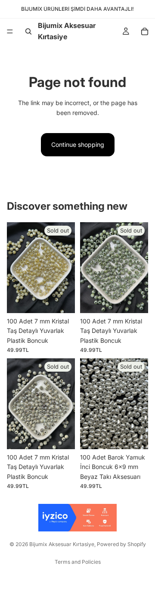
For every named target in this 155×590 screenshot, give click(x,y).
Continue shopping (77, 144)
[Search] (28, 31)
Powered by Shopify (121, 544)
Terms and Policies (78, 562)
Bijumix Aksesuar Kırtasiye (61, 544)
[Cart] (144, 31)
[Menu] (10, 31)
